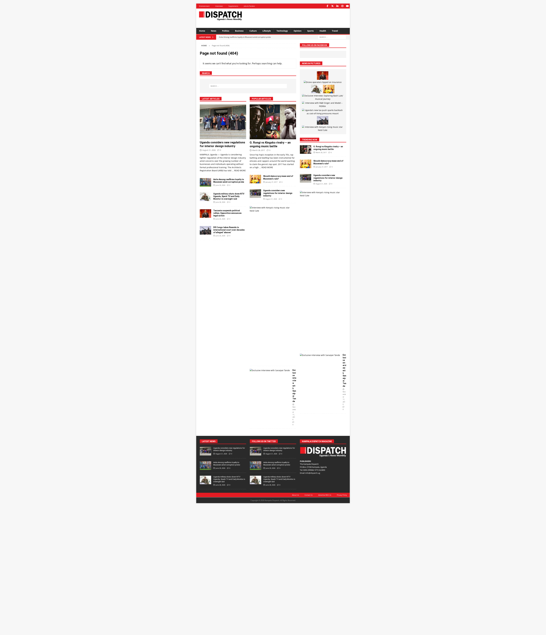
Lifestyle (266, 30)
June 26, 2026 (220, 219)
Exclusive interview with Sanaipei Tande (294, 385)
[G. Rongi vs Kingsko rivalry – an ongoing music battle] (273, 121)
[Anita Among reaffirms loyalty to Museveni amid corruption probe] (205, 182)
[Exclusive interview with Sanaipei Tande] (270, 370)
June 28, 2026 (220, 202)
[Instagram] (342, 6)
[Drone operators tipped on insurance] (323, 82)
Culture (253, 30)
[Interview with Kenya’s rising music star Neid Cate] (272, 209)
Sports (310, 30)
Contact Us (309, 495)
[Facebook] (327, 6)
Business (239, 30)
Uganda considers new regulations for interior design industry (277, 193)
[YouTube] (347, 6)
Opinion (297, 30)
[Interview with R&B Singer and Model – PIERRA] (322, 104)
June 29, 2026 (220, 185)
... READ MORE (239, 170)
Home (202, 30)
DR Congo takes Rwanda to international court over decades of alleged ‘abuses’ (229, 230)
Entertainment (204, 6)
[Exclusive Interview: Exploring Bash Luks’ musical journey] (322, 97)
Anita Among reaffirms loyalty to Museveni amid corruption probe (226, 463)
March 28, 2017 (258, 150)
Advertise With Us (324, 495)
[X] (332, 6)
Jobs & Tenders (249, 6)
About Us (295, 495)
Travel (335, 30)
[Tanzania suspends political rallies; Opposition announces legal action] (205, 213)
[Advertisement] (300, 17)
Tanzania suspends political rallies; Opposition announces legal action (227, 213)
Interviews (219, 6)
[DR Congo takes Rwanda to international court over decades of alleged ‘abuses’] (205, 230)
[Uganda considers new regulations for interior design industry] (223, 121)
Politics (225, 30)
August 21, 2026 (209, 150)
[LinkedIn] (337, 6)
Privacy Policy (342, 495)
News (213, 30)
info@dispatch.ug (312, 473)
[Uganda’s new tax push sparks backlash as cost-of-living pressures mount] (322, 112)
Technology (282, 30)
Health (322, 30)
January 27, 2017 (271, 182)
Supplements (233, 6)
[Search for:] (332, 37)
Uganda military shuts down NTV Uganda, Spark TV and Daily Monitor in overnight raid (228, 196)
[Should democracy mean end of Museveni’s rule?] (255, 179)
